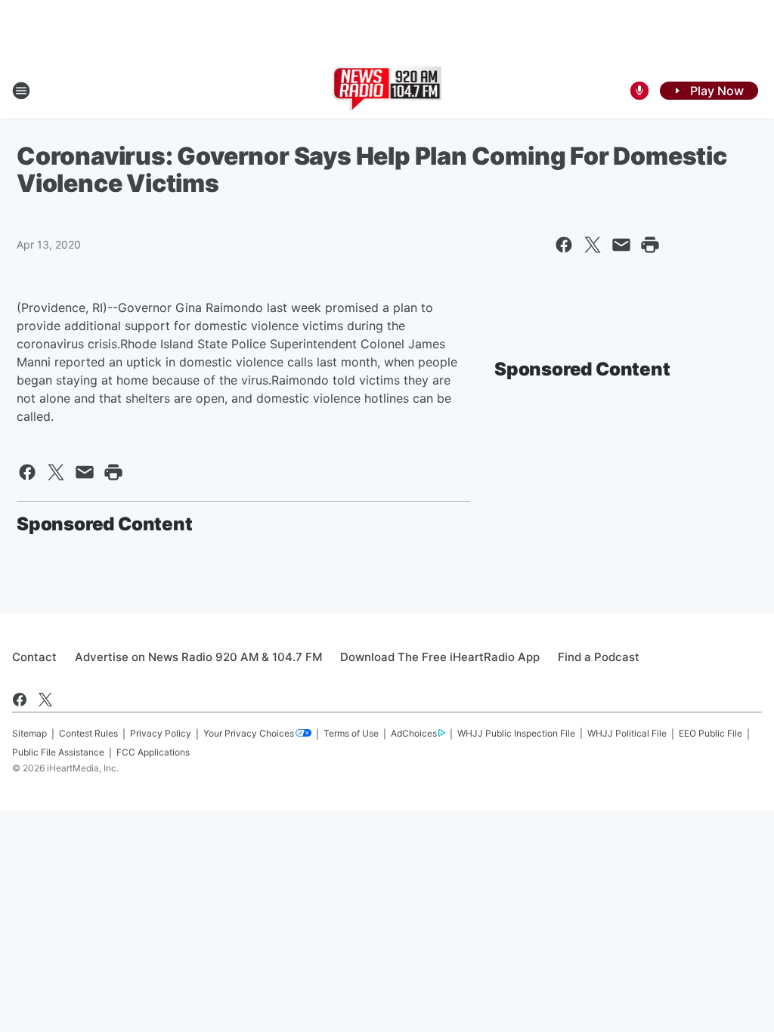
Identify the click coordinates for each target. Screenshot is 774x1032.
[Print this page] (650, 244)
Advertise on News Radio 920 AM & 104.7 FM (198, 657)
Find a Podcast (598, 657)
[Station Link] (387, 90)
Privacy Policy (160, 733)
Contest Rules (88, 733)
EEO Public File (710, 733)
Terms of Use (351, 733)
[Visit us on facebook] (20, 700)
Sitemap (29, 733)
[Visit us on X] (45, 700)
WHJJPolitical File (627, 733)
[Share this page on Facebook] (563, 244)
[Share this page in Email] (621, 244)
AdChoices (414, 733)
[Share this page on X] (592, 244)
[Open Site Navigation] (21, 91)
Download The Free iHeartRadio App (440, 657)
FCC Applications (153, 752)
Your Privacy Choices (248, 733)
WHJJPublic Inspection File (516, 733)
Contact (34, 657)
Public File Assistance (58, 752)
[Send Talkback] (639, 91)
